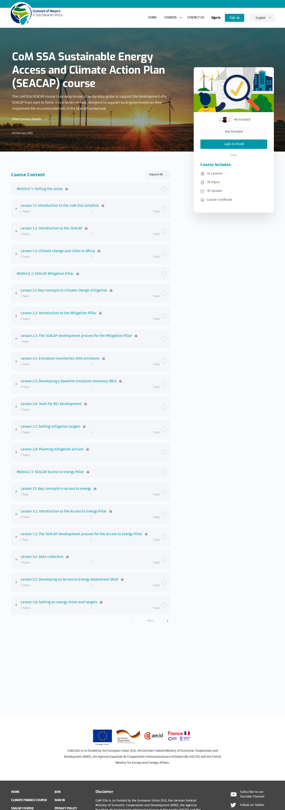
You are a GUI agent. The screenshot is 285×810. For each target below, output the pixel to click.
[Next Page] (168, 621)
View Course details (27, 119)
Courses (170, 17)
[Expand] (16, 209)
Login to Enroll (234, 144)
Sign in (215, 18)
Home (152, 17)
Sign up (235, 18)
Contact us (195, 17)
